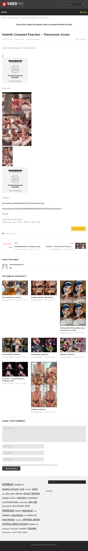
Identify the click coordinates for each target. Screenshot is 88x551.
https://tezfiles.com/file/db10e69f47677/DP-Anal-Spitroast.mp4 (23, 203)
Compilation (32, 498)
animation (28, 489)
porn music (14, 528)
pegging (32, 524)
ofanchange (19, 519)
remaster (22, 528)
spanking (14, 532)
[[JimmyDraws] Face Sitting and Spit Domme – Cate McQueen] (22, 246)
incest (18, 510)
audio (3, 493)
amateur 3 (19, 484)
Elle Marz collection (67, 354)
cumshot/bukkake (10, 502)
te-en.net (49, 491)
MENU (5, 12)
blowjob (35, 493)
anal (22, 489)
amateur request (10, 489)
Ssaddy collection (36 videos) (42, 297)
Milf (25, 515)
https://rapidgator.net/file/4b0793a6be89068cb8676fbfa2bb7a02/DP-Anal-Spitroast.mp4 (31, 208)
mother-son (32, 515)
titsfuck (25, 532)
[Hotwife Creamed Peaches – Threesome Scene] (15, 288)
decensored (24, 502)
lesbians (6, 515)
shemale (31, 528)
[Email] (11, 268)
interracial (27, 510)
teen (20, 532)
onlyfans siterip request (15, 523)
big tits (27, 493)
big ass (19, 493)
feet (14, 506)
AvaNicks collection (38, 409)
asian (35, 489)
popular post (5, 528)
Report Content (78, 228)
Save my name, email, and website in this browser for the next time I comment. (31, 465)
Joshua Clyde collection (11, 354)
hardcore (12, 233)
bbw (7, 494)
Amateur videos (19, 39)
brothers (13, 498)
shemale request (6, 532)
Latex (35, 511)
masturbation (17, 515)
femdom (20, 506)
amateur (7, 233)
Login (84, 12)
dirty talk (33, 502)
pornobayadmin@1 (17, 264)
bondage (5, 498)
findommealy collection (39, 354)
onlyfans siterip (31, 519)
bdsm (12, 494)
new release (8, 519)
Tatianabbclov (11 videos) (11, 297)
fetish (27, 506)
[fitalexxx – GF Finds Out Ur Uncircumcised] (66, 246)
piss (37, 524)
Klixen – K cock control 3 (66, 482)
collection (21, 497)
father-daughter (6, 506)
